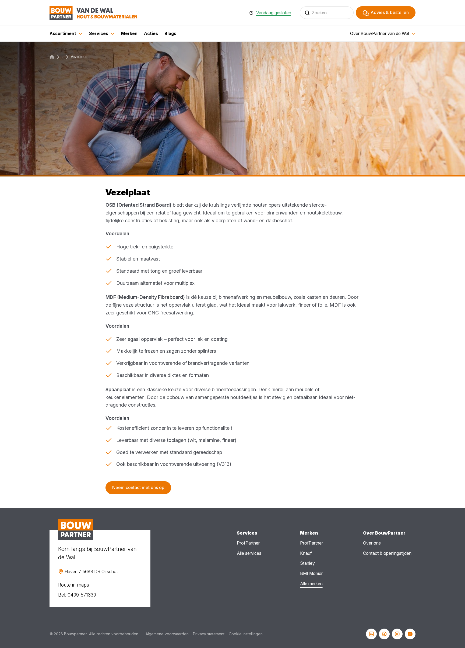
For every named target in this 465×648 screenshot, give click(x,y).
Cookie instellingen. (246, 634)
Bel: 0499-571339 (77, 595)
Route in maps (73, 585)
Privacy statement (208, 634)
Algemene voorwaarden (167, 634)
